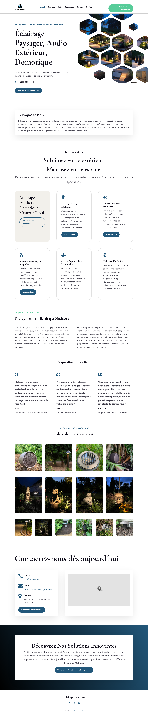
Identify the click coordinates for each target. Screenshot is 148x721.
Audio (60, 7)
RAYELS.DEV (79, 710)
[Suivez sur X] (69, 703)
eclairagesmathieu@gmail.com (38, 589)
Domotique (69, 7)
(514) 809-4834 (27, 82)
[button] (100, 588)
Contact (80, 7)
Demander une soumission (124, 8)
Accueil (42, 7)
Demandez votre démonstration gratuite (74, 670)
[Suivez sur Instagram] (74, 703)
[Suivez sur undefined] (78, 703)
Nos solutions (69, 235)
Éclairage (51, 7)
